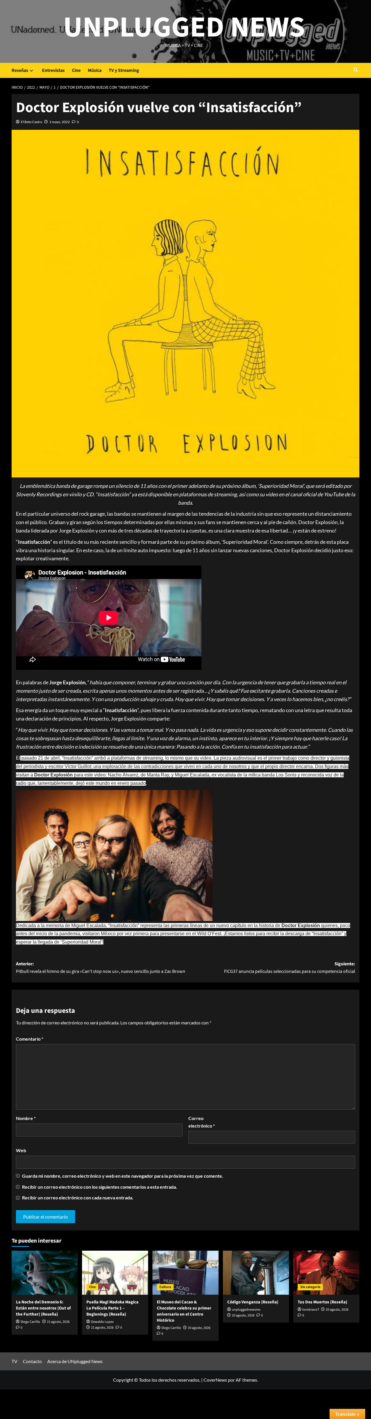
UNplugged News (184, 27)
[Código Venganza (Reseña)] (256, 1273)
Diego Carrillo (30, 1321)
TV (14, 1361)
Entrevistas (53, 70)
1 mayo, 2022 (59, 122)
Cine (76, 70)
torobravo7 (310, 1309)
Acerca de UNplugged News (75, 1361)
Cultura (165, 1287)
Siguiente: (289, 968)
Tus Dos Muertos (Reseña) (322, 1302)
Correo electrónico (201, 1121)
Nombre (26, 1118)
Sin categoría (310, 1287)
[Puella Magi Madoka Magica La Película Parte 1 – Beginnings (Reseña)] (115, 1273)
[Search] (355, 70)
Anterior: (100, 968)
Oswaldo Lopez (102, 1321)
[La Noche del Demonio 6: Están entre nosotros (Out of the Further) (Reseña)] (45, 1273)
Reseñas (20, 70)
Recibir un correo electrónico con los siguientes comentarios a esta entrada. (99, 1187)
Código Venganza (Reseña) (252, 1302)
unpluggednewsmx (246, 1309)
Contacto (32, 1361)
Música (94, 70)
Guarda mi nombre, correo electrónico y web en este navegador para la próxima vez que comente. (122, 1176)
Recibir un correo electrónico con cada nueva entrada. (77, 1197)
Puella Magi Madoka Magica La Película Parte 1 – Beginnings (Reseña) (112, 1308)
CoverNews (215, 1379)
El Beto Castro (31, 122)
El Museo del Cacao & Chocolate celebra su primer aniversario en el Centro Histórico (184, 1311)
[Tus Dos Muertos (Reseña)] (326, 1273)
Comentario (29, 1039)
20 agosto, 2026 (199, 1327)
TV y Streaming (124, 70)
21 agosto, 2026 (58, 1321)
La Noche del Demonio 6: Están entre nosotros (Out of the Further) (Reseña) (43, 1308)
